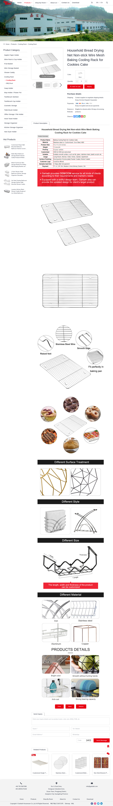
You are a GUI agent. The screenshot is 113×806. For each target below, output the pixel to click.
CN (101, 2)
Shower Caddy (9, 72)
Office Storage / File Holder (13, 114)
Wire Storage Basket (11, 68)
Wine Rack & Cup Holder (13, 59)
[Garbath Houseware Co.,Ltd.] (8, 5)
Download (75, 3)
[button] (61, 85)
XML (72, 803)
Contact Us (65, 3)
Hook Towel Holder (11, 119)
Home (19, 3)
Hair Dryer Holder (10, 132)
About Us (53, 3)
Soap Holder (8, 88)
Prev (59, 706)
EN (97, 2)
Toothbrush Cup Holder (12, 101)
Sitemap (67, 803)
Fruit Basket (8, 64)
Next (70, 706)
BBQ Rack (9, 83)
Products (27, 3)
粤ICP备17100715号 (56, 803)
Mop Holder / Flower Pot (12, 92)
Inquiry (89, 86)
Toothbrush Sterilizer (11, 97)
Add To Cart (76, 86)
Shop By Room (40, 3)
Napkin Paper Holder (11, 55)
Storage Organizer (10, 123)
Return (81, 706)
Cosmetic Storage (10, 106)
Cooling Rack (22, 44)
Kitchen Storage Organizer (13, 127)
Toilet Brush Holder (11, 110)
